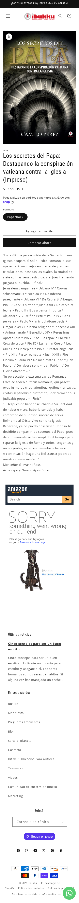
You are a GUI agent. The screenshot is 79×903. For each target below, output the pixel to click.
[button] (8, 15)
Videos (13, 778)
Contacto (14, 750)
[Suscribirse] (62, 822)
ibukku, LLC (36, 882)
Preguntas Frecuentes (24, 722)
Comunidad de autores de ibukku (32, 787)
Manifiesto (16, 713)
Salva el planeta (20, 741)
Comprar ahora (39, 243)
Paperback (15, 217)
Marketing (15, 796)
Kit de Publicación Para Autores (31, 759)
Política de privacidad (61, 888)
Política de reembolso (31, 888)
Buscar (13, 704)
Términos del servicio (25, 894)
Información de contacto (56, 894)
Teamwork (15, 768)
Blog (11, 731)
